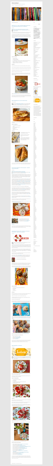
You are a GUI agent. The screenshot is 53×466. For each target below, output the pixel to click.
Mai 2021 (34, 169)
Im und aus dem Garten (36, 55)
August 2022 (35, 158)
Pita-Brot (19, 336)
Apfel (40, 28)
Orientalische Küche (35, 64)
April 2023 (34, 152)
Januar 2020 (35, 181)
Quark (21, 96)
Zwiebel (34, 38)
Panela (27, 193)
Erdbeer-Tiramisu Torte (22, 447)
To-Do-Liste (35, 73)
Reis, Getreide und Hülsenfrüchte (36, 35)
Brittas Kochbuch (15, 3)
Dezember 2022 (35, 155)
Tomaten (35, 37)
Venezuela (25, 227)
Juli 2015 (34, 221)
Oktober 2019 (35, 183)
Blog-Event (37, 28)
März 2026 (34, 126)
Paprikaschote (37, 34)
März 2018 (34, 197)
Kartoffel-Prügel (16, 338)
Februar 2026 (35, 127)
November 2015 (35, 218)
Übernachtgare (26, 341)
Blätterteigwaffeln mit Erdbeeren (20, 103)
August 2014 (35, 229)
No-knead (24, 341)
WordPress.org (35, 251)
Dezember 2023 (35, 146)
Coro (20, 183)
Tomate (39, 36)
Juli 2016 (34, 212)
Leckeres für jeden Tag (28, 356)
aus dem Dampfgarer (35, 44)
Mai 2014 (34, 231)
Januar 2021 (35, 172)
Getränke (34, 53)
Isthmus (18, 183)
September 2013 (35, 237)
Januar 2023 (35, 154)
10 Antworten (13, 233)
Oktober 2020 (35, 174)
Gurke (39, 31)
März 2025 (34, 135)
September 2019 (35, 184)
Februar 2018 (35, 198)
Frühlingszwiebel (37, 31)
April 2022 (34, 161)
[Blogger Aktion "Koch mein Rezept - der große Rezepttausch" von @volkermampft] (37, 97)
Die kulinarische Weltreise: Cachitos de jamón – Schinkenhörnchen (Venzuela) (21, 168)
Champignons (37, 29)
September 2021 (35, 166)
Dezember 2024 (35, 137)
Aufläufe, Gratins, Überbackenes (36, 43)
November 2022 (35, 156)
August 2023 (35, 149)
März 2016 (34, 215)
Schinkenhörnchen (22, 227)
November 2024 (35, 138)
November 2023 (35, 147)
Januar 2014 (35, 234)
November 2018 (35, 191)
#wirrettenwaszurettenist (36, 28)
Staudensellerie (36, 36)
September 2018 (35, 193)
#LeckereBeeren (21, 457)
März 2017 (34, 206)
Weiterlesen (13, 224)
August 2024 (35, 140)
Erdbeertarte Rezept (20, 444)
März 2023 (34, 153)
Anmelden (34, 249)
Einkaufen (34, 50)
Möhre (39, 33)
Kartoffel (38, 32)
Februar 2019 (35, 189)
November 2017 (35, 200)
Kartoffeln (35, 32)
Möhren (34, 34)
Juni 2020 (34, 177)
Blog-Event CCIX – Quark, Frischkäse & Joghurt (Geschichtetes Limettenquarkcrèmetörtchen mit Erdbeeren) (21, 26)
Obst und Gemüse (25, 456)
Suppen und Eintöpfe (35, 72)
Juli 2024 (34, 141)
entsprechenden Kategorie (26, 333)
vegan (38, 37)
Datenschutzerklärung (14, 463)
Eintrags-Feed (35, 250)
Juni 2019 (34, 186)
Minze (18, 96)
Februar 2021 (35, 171)
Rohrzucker (23, 96)
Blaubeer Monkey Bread (22, 445)
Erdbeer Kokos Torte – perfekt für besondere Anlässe (25, 446)
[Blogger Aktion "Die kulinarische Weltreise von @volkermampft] (18, 171)
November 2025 (35, 129)
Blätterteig (28, 457)
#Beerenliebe (19, 457)
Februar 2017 (35, 207)
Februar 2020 (35, 180)
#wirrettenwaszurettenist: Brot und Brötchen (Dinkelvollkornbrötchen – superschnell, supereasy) (21, 231)
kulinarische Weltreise (23, 172)
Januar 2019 (35, 190)
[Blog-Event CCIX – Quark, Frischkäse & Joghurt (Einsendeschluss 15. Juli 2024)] (20, 29)
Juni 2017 (34, 204)
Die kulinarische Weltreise (15, 227)
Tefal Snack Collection (19, 104)
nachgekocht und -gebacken (20, 456)
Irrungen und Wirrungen (36, 56)
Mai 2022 (34, 160)
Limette (17, 96)
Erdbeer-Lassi (20, 453)
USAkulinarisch (28, 220)
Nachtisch (20, 96)
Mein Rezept (35, 61)
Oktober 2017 (35, 201)
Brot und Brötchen (18, 341)
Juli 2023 (34, 150)
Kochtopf (14, 30)
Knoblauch (39, 32)
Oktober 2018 (35, 192)
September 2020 (35, 175)
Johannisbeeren (14, 96)
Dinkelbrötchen (21, 341)
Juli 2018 (34, 194)
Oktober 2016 (35, 210)
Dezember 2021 (35, 164)
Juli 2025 (34, 132)
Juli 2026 (34, 123)
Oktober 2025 (35, 130)
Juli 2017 (34, 203)
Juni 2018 (34, 195)
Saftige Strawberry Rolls (19, 454)
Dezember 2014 (35, 226)
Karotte (36, 32)
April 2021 (34, 170)
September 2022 (35, 157)
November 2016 (35, 209)
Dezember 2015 (35, 217)
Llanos (23, 180)
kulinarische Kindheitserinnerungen (37, 60)
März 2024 (34, 144)
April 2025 (34, 134)
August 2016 (35, 211)
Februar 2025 (35, 136)
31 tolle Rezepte (15, 93)
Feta (34, 31)
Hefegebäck (19, 227)
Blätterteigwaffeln (26, 373)
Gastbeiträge (35, 52)
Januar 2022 (35, 163)
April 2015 (34, 223)
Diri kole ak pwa (23, 189)
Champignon (35, 29)
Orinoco (20, 180)
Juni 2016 (34, 213)
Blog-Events (35, 46)
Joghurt (34, 32)
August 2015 (35, 220)
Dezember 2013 (35, 235)
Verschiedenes (35, 74)
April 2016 (34, 214)
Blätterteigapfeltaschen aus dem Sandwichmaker (19, 100)
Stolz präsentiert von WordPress (19, 463)
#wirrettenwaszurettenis (14, 341)
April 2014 (34, 232)
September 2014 (35, 228)
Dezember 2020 (35, 173)
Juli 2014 (34, 230)
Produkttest (35, 66)
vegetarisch (36, 38)
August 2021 (35, 167)
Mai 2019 (34, 187)
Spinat (34, 36)
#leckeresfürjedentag (25, 457)
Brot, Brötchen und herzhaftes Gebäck (37, 47)
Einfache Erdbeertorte (24, 448)
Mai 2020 (34, 178)
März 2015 (34, 224)
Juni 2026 (34, 124)
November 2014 (35, 227)
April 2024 (34, 143)
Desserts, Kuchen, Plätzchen (36, 49)
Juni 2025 (34, 133)
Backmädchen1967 (21, 373)
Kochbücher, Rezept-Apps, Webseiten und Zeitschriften (18, 226)
